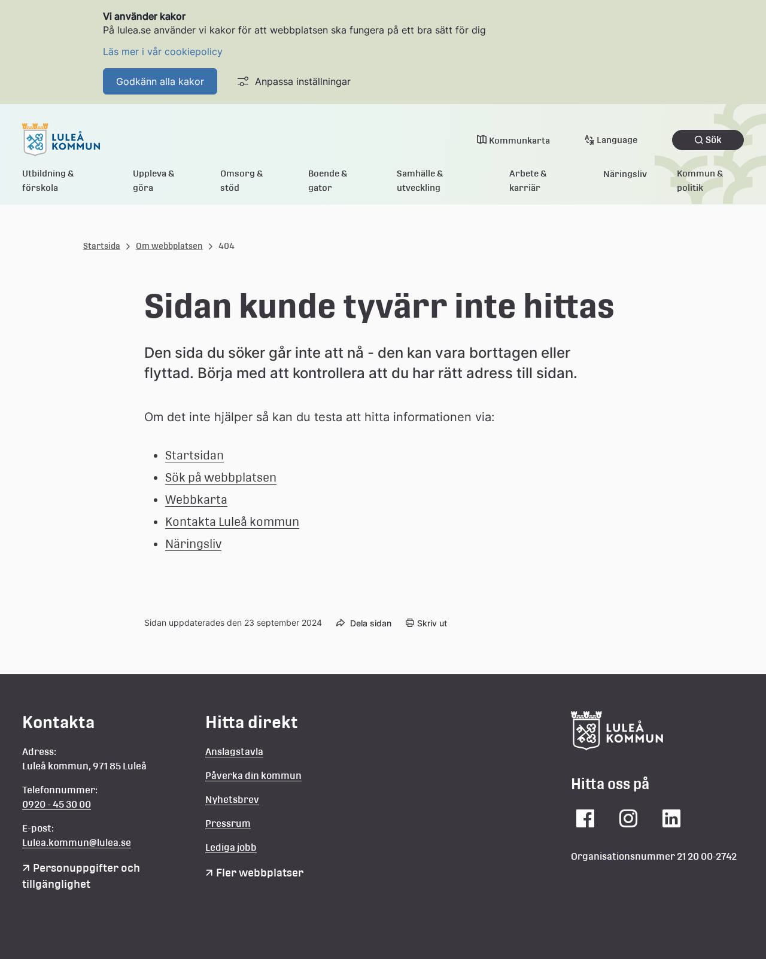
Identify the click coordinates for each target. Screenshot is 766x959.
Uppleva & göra (154, 180)
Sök (714, 139)
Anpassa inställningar (303, 81)
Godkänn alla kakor (160, 81)
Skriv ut (432, 623)
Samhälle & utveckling (420, 180)
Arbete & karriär (528, 180)
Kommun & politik (700, 180)
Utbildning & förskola (48, 180)
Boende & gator (328, 180)
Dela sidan (370, 623)
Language (617, 140)
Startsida (101, 246)
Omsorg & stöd (241, 180)
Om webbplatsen (169, 246)
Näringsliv (625, 174)
